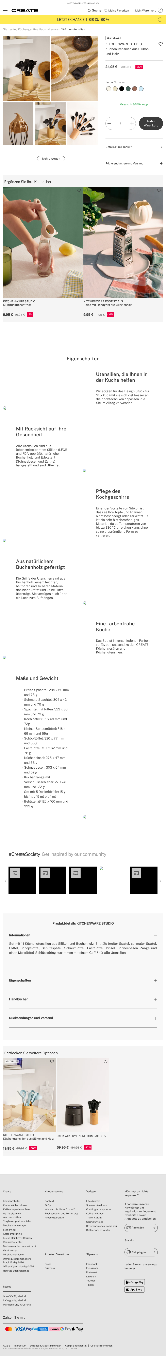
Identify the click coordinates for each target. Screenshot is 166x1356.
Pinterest (91, 1272)
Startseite (9, 29)
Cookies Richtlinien (101, 1345)
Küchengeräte (27, 29)
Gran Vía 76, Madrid (14, 1296)
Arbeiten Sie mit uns (57, 1254)
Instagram (92, 1268)
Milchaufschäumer (14, 1254)
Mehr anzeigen (51, 158)
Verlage (91, 1191)
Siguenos (92, 1254)
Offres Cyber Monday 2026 (18, 1266)
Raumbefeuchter (12, 1242)
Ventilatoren (10, 1250)
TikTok (90, 1284)
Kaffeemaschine (12, 1233)
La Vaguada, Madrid (14, 1300)
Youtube (91, 1280)
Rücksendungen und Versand (31, 1018)
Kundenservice (54, 1191)
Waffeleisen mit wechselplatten (12, 1215)
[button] (22, 880)
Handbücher (18, 999)
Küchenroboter (11, 1201)
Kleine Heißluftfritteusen (17, 1238)
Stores (7, 1286)
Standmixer (9, 1229)
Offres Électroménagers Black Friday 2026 (17, 1260)
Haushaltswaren (49, 29)
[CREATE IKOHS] (25, 10)
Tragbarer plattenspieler (17, 1221)
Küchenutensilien (73, 29)
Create (7, 1191)
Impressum (20, 1345)
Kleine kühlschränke (15, 1205)
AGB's (6, 1345)
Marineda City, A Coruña (17, 1304)
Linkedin (91, 1276)
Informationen (19, 935)
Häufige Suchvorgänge (16, 1270)
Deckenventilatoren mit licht (19, 1246)
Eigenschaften (20, 980)
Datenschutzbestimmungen (45, 1345)
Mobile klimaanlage (14, 1225)
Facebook (92, 1264)
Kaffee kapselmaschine (16, 1209)
